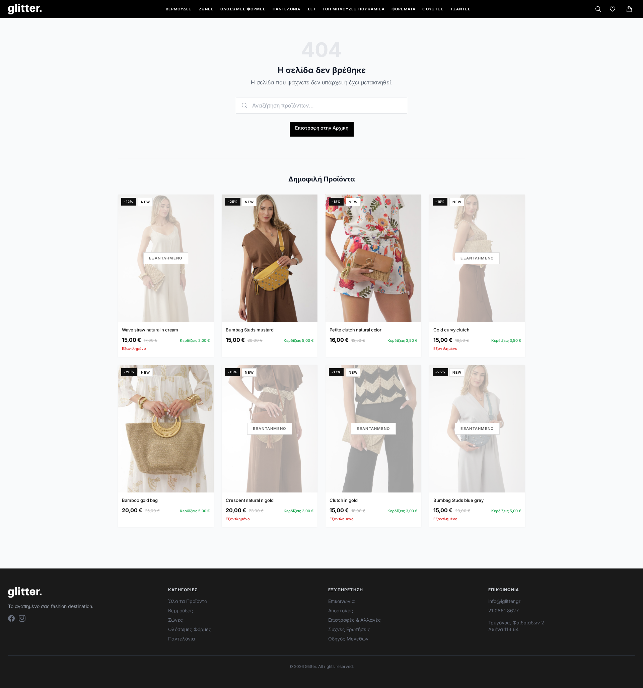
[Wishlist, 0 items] (612, 9)
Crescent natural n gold (250, 500)
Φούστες (433, 9)
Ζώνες (206, 9)
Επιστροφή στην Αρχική (321, 128)
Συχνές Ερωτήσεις (349, 629)
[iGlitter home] (25, 9)
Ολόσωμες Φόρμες (243, 9)
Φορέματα (403, 9)
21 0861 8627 (503, 610)
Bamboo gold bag (140, 500)
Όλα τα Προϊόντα (187, 601)
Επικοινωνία (341, 601)
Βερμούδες (179, 9)
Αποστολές (340, 610)
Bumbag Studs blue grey (458, 500)
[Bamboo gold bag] (166, 428)
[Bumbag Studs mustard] (269, 258)
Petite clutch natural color (355, 329)
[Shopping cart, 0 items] (629, 9)
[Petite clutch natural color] (373, 258)
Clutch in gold (344, 500)
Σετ (311, 9)
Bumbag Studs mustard (250, 329)
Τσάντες (460, 9)
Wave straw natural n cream (150, 329)
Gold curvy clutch (451, 329)
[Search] (598, 9)
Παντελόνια (287, 9)
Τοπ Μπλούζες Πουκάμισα (354, 9)
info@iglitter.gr (504, 601)
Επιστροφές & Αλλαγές (354, 620)
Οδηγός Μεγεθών (348, 638)
